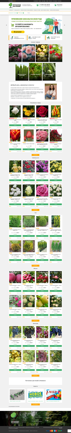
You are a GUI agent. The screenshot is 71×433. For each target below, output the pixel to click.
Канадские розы (13, 50)
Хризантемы (26, 51)
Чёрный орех (46, 72)
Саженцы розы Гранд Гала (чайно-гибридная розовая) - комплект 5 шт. (42, 199)
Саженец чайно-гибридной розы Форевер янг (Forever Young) (42, 120)
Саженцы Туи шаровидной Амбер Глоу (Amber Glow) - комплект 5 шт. (29, 254)
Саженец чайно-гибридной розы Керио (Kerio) (29, 120)
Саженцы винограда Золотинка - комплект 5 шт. (56, 364)
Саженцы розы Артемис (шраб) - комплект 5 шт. (56, 199)
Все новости (35, 404)
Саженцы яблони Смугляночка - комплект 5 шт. (29, 285)
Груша (38, 51)
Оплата (23, 414)
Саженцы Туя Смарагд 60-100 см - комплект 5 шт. (42, 254)
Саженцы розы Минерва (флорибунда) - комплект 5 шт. (42, 175)
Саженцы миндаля (48, 70)
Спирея (18, 72)
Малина (52, 53)
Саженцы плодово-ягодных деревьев (37, 418)
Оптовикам (24, 420)
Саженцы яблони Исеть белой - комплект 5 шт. (42, 309)
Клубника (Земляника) (55, 55)
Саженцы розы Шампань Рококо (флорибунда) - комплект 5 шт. (15, 175)
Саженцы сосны (33, 69)
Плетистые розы (13, 52)
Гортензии (25, 55)
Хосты (17, 70)
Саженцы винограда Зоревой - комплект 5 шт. (42, 364)
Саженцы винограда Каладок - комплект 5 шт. (55, 340)
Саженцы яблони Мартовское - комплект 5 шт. (29, 309)
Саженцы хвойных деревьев (37, 421)
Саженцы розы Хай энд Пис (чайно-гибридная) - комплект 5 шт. (28, 199)
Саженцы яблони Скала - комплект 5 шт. (42, 285)
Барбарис (18, 75)
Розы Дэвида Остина (14, 54)
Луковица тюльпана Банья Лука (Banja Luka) (56, 120)
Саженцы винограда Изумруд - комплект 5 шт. (28, 364)
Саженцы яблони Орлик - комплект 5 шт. (15, 309)
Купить (15, 125)
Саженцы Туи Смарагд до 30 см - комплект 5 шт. (56, 254)
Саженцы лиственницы (35, 72)
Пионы (24, 53)
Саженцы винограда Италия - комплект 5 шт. (15, 364)
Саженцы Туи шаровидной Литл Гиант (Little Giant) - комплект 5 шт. (42, 230)
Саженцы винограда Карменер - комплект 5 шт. (15, 340)
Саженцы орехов (49, 74)
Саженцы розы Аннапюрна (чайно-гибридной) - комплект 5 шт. (15, 199)
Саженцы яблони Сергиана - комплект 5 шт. (56, 285)
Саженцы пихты (33, 74)
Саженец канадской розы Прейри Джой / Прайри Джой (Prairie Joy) (42, 144)
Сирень (18, 77)
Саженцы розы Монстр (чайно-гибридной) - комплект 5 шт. (29, 175)
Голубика (52, 58)
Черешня (39, 55)
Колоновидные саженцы (42, 58)
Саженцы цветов (35, 414)
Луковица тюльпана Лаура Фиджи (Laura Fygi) (15, 144)
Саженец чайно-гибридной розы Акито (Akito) (15, 120)
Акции (23, 417)
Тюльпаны (25, 58)
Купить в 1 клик (19, 127)
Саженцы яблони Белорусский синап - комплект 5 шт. (56, 309)
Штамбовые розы (13, 57)
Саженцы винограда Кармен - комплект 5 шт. (28, 340)
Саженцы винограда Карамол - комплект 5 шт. (42, 340)
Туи (17, 68)
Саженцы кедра (33, 67)
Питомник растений (12, 428)
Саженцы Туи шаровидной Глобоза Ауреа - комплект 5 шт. (15, 254)
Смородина (52, 51)
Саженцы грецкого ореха (48, 68)
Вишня (38, 53)
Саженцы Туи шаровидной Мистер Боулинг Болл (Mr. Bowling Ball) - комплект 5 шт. (28, 230)
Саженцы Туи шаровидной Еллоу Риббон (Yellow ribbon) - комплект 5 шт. (55, 230)
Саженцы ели (33, 71)
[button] (59, 9)
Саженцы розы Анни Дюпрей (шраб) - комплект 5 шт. (56, 175)
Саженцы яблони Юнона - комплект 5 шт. (15, 285)
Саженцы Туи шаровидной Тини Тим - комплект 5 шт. (15, 230)
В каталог (35, 265)
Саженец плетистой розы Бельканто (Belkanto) (55, 144)
